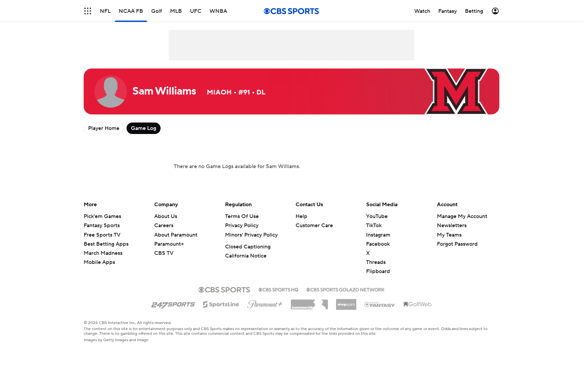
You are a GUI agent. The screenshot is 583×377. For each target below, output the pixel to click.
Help (301, 216)
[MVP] (346, 301)
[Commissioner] (309, 302)
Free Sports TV (102, 235)
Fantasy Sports (102, 225)
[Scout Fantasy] (379, 304)
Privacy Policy (241, 225)
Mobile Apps (99, 262)
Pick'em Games (102, 216)
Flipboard (378, 271)
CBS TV (163, 253)
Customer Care (314, 225)
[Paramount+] (265, 302)
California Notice (246, 255)
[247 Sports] (173, 303)
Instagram (378, 235)
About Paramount (175, 235)
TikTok (374, 225)
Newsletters (452, 225)
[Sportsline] (221, 303)
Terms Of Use (242, 216)
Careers (163, 225)
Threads (376, 262)
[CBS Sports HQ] (278, 289)
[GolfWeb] (418, 304)
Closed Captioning (248, 246)
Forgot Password (457, 244)
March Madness (103, 253)
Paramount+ (169, 244)
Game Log (143, 128)
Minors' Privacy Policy (251, 235)
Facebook (378, 244)
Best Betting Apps (106, 244)
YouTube (377, 216)
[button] (88, 11)
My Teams (449, 235)
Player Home (103, 128)
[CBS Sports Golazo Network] (345, 289)
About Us (165, 216)
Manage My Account (462, 216)
